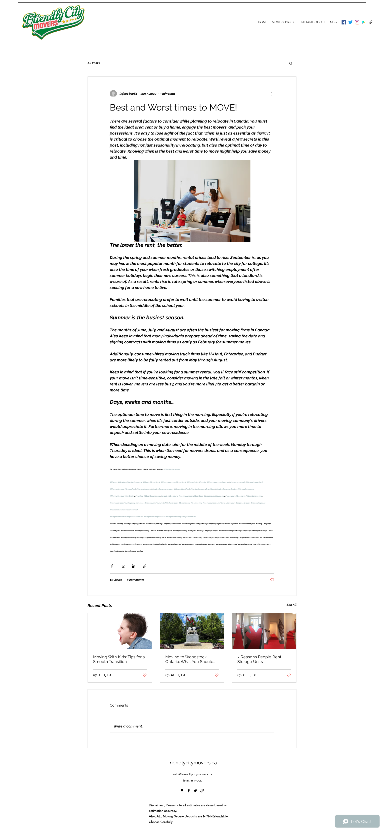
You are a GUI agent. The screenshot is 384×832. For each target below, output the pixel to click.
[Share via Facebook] (112, 566)
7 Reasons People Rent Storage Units (259, 659)
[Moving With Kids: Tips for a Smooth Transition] (120, 631)
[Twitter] (350, 22)
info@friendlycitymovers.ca (192, 774)
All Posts (94, 63)
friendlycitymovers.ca (192, 763)
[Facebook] (344, 22)
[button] (291, 63)
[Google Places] (364, 22)
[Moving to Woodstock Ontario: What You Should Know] (192, 631)
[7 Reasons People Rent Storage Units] (264, 631)
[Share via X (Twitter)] (123, 566)
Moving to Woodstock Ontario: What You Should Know (189, 659)
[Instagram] (357, 22)
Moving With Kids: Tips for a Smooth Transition (119, 659)
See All (291, 604)
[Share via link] (144, 566)
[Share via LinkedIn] (134, 566)
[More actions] (271, 93)
